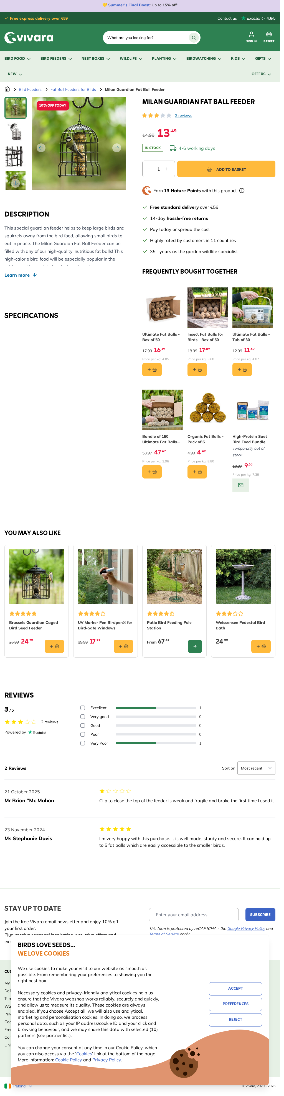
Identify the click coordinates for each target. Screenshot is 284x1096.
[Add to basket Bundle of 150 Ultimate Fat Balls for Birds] (152, 471)
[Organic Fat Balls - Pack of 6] (207, 410)
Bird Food (14, 58)
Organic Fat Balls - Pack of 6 (205, 439)
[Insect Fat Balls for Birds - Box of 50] (207, 307)
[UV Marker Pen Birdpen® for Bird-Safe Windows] (105, 576)
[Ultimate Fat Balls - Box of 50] (162, 307)
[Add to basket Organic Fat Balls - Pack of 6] (197, 471)
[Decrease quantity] (146, 169)
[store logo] (28, 38)
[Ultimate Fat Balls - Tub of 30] (252, 307)
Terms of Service (164, 934)
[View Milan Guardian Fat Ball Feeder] (15, 108)
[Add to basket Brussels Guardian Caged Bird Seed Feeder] (54, 646)
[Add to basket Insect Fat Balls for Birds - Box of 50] (197, 369)
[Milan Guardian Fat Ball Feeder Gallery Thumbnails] (15, 143)
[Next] (116, 147)
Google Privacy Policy (246, 928)
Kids (235, 58)
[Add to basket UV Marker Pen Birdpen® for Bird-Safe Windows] (123, 646)
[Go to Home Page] (7, 89)
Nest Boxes (93, 58)
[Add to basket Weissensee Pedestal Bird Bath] (261, 646)
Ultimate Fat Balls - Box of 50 (161, 337)
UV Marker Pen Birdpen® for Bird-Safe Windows (105, 625)
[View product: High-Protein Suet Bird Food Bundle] (240, 485)
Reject (235, 1019)
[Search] (194, 38)
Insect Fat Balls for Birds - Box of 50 (205, 337)
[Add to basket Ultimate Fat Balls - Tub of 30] (242, 369)
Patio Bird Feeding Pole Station (169, 625)
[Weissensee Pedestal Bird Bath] (243, 576)
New (12, 74)
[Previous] (41, 147)
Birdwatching (201, 58)
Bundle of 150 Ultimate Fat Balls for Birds (159, 439)
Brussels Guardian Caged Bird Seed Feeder (33, 625)
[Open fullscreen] (79, 143)
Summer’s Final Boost (129, 4)
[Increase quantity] (169, 169)
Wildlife (128, 58)
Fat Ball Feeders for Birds (73, 89)
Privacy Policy (106, 1059)
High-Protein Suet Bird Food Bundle (249, 439)
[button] (157, 115)
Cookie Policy (68, 1059)
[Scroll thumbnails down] (15, 183)
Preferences (235, 1004)
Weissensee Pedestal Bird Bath (240, 625)
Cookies (84, 1053)
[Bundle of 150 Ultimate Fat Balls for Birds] (162, 410)
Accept (235, 988)
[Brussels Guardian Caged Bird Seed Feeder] (37, 576)
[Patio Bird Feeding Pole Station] (174, 576)
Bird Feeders (53, 58)
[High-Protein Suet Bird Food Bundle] (252, 410)
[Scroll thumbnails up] (15, 103)
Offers (258, 74)
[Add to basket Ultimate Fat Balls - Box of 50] (152, 369)
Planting (161, 58)
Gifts (260, 58)
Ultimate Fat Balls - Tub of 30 (251, 337)
